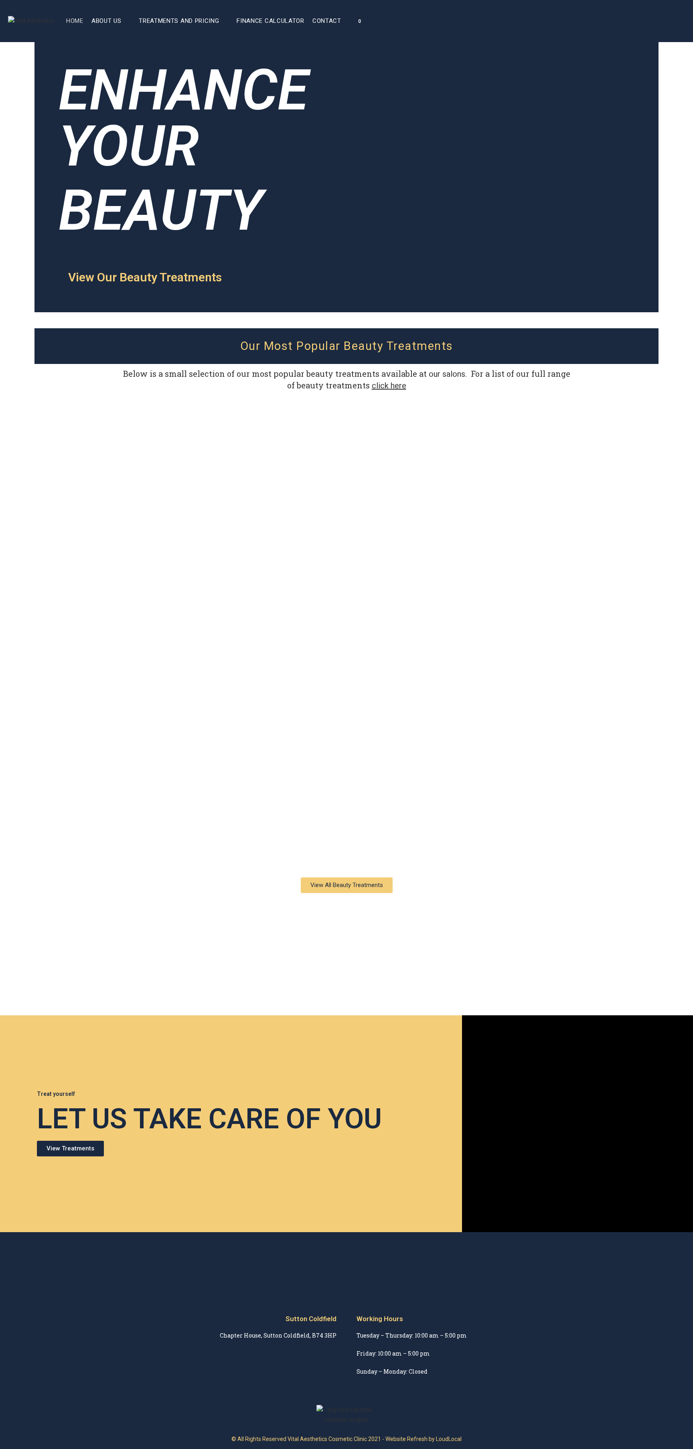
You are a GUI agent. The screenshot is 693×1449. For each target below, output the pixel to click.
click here (389, 385)
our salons (447, 374)
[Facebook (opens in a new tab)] (660, 21)
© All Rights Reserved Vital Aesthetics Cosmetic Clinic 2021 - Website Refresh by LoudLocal (346, 1439)
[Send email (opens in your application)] (682, 21)
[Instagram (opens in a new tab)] (671, 21)
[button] (145, 277)
